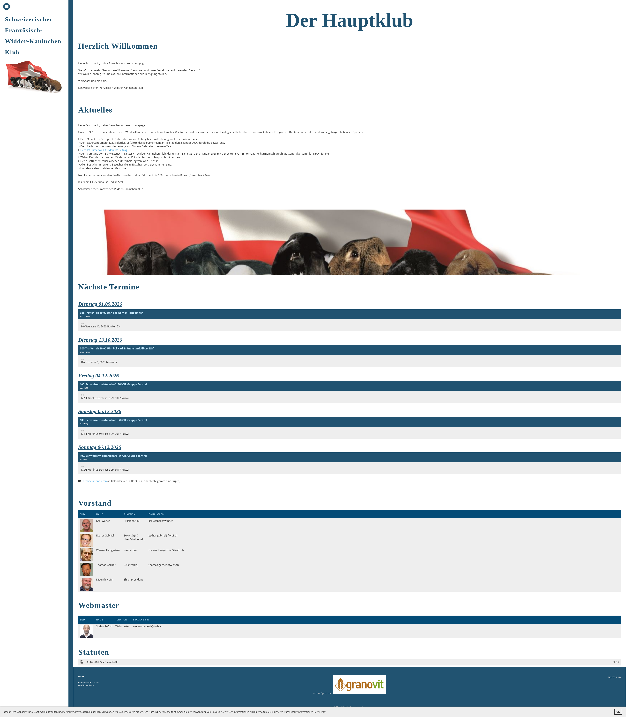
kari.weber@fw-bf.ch (161, 521)
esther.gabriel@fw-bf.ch (163, 535)
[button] (349, 320)
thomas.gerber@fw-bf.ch (164, 565)
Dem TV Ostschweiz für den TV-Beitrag (103, 150)
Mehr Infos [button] (320, 711)
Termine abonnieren (94, 481)
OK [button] (618, 711)
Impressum (614, 677)
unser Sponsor (323, 693)
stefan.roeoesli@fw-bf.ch (148, 626)
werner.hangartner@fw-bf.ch (166, 550)
